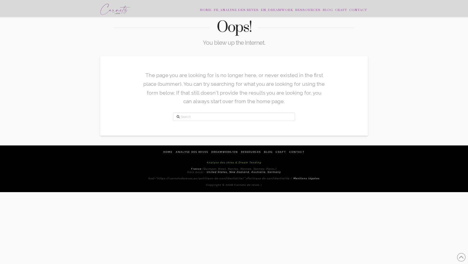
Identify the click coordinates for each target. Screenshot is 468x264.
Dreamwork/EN (224, 152)
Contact (297, 152)
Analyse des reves (192, 152)
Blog (268, 152)
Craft (281, 152)
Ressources (251, 152)
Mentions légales (306, 178)
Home (168, 152)
